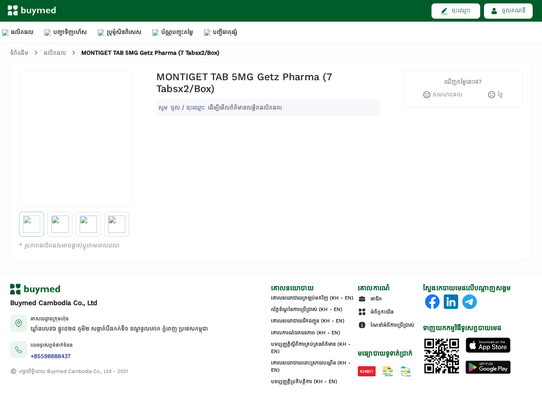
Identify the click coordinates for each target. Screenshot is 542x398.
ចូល (175, 107)
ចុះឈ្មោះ (195, 107)
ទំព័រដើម (19, 52)
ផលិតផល (55, 52)
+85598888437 (50, 356)
